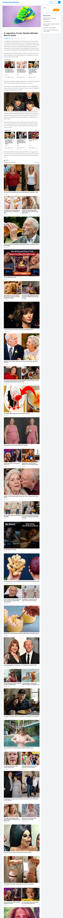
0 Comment (23, 38)
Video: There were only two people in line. (49, 18)
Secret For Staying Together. (49, 27)
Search (44, 7)
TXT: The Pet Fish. (47, 21)
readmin (12, 38)
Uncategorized (9, 29)
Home (5, 29)
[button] (21, 16)
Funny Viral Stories (11, 2)
